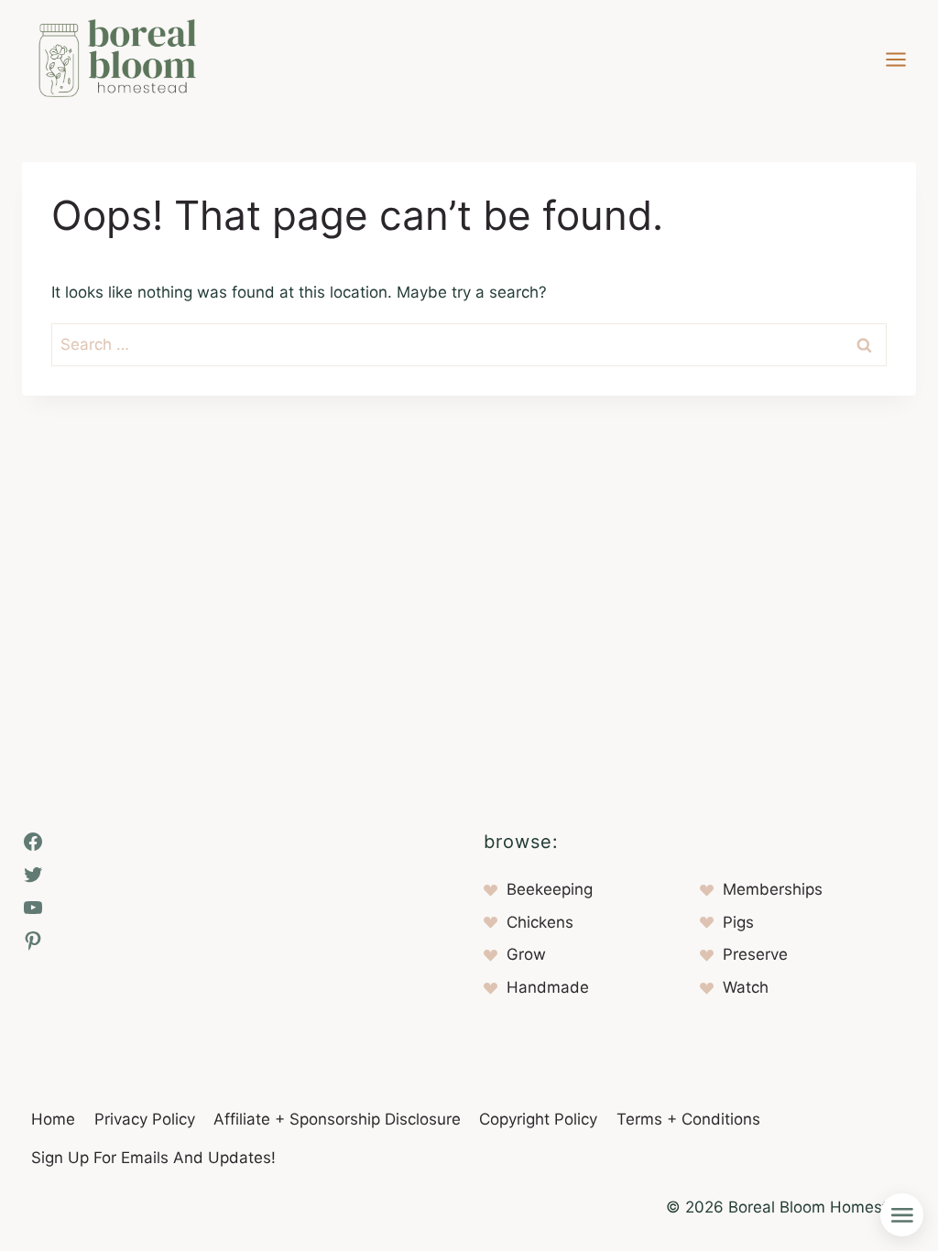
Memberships (773, 889)
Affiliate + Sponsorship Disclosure (337, 1119)
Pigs (738, 922)
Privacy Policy (144, 1119)
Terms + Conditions (688, 1119)
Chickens (540, 922)
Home (53, 1119)
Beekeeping (550, 889)
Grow (526, 954)
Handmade (548, 987)
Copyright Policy (538, 1119)
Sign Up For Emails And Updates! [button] (153, 1157)
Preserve (755, 954)
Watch (746, 987)
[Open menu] (895, 59)
